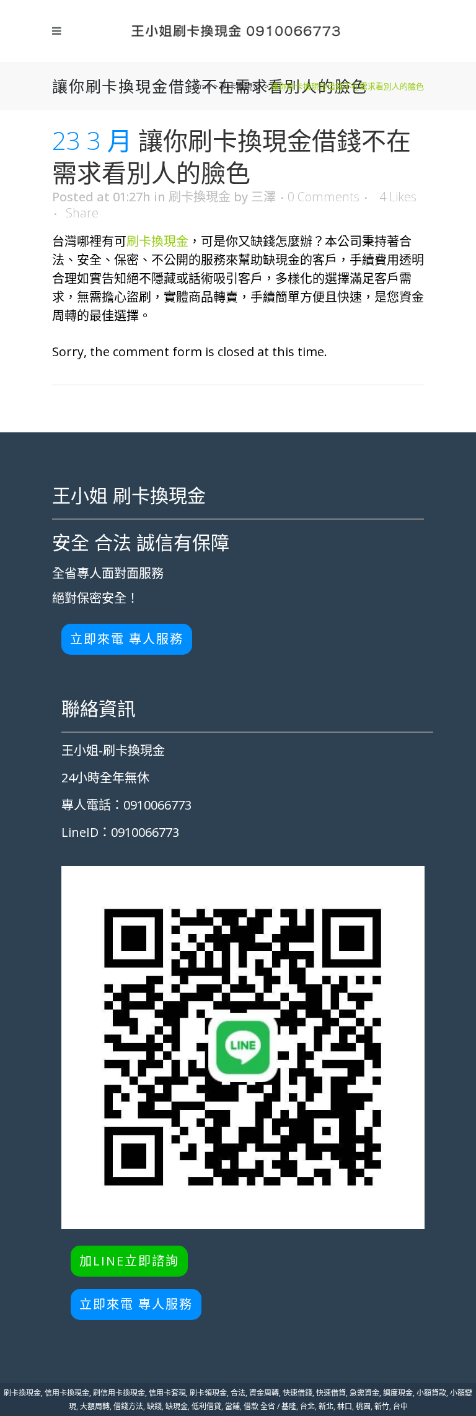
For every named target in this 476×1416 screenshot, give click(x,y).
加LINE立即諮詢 (129, 1260)
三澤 (263, 196)
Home (200, 86)
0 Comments (323, 196)
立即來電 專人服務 (126, 639)
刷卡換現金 (240, 86)
